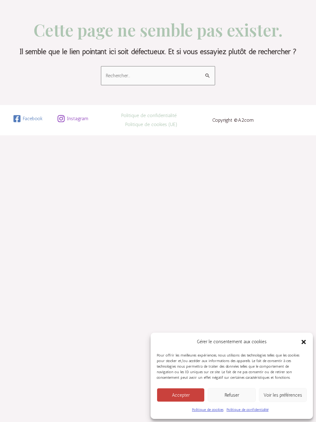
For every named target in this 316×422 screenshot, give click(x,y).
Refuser (232, 395)
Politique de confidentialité (247, 409)
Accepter (181, 395)
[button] (304, 342)
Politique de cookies (207, 409)
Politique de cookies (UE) (151, 124)
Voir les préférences (283, 395)
